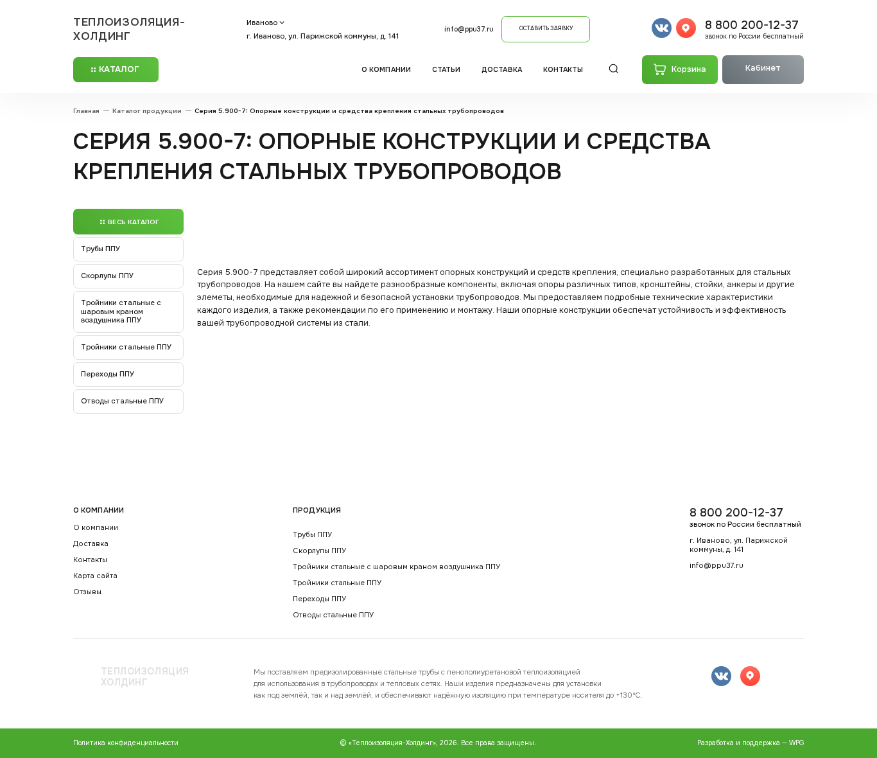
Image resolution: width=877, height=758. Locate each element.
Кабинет (763, 68)
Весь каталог (133, 222)
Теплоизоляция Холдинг (145, 677)
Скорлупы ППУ (107, 275)
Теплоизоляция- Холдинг (129, 29)
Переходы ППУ (107, 373)
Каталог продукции (147, 111)
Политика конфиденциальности (125, 743)
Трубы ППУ (100, 248)
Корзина (689, 69)
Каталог (119, 69)
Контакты (563, 70)
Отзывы (87, 592)
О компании (386, 70)
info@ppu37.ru (469, 29)
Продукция (317, 510)
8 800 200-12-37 (754, 29)
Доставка (502, 70)
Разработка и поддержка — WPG (750, 743)
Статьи (446, 70)
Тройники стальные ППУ (126, 346)
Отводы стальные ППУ (122, 400)
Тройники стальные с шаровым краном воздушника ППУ (121, 311)
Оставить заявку (546, 28)
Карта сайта (95, 576)
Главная (86, 111)
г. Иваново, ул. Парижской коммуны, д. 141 (323, 35)
